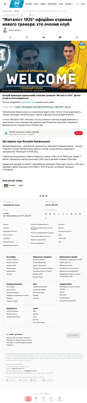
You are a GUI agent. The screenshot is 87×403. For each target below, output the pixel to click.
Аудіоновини (11, 271)
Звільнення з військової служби (71, 260)
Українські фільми (39, 290)
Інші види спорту (39, 322)
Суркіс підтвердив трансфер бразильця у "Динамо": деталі (43, 107)
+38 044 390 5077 (51, 205)
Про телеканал (8, 235)
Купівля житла (12, 314)
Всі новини (11, 257)
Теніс (61, 4)
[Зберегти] (76, 37)
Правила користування (10, 245)
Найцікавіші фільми (40, 287)
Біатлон (36, 320)
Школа (62, 292)
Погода (9, 274)
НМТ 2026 (63, 295)
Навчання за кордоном (68, 301)
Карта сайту (62, 238)
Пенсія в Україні (12, 301)
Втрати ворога (38, 277)
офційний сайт (28, 102)
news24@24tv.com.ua (11, 205)
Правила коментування (38, 240)
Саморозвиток (65, 298)
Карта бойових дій (39, 262)
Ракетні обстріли (39, 260)
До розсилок (73, 335)
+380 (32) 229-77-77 (18, 368)
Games (43, 4)
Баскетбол (52, 4)
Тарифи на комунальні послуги (17, 295)
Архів (60, 235)
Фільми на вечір (38, 292)
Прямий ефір (11, 265)
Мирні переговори (39, 265)
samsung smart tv (47, 380)
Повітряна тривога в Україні (43, 268)
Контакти (61, 224)
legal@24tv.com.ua (30, 371)
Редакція (6, 228)
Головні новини (12, 260)
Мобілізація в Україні (68, 257)
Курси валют (11, 290)
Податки (9, 298)
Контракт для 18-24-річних (69, 268)
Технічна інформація (37, 243)
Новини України (12, 262)
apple (23, 380)
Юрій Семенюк (14, 30)
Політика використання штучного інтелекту (42, 228)
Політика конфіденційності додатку (42, 233)
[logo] (16, 4)
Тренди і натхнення (13, 317)
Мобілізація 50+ (65, 262)
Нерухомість (12, 308)
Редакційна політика (10, 231)
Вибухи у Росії (38, 274)
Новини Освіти (66, 284)
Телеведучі (6, 238)
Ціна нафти (11, 287)
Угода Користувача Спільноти (40, 236)
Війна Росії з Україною (42, 257)
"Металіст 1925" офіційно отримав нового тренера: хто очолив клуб (43, 11)
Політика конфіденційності (39, 224)
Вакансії (61, 228)
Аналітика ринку (12, 311)
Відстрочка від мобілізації (69, 271)
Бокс (36, 4)
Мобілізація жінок (66, 265)
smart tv (35, 380)
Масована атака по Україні (42, 271)
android (11, 380)
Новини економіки (14, 284)
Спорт (35, 308)
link (46, 214)
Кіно (35, 284)
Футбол (29, 4)
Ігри (59, 242)
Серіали (36, 298)
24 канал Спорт (7, 11)
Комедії (35, 295)
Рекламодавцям (8, 242)
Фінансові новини (13, 292)
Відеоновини (11, 268)
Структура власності (65, 231)
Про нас (5, 224)
